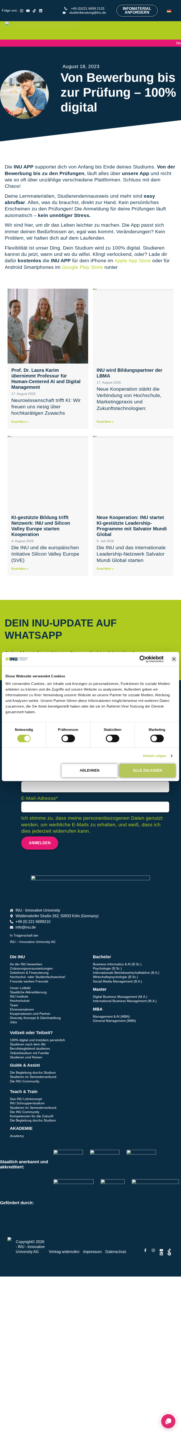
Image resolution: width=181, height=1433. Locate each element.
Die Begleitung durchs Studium (33, 1072)
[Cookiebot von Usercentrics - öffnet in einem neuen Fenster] (143, 659)
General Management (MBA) (114, 1021)
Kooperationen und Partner (30, 1013)
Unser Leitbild (20, 988)
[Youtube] (28, 10)
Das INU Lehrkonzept (26, 1099)
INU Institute (19, 996)
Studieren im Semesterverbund (33, 1077)
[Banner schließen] (174, 659)
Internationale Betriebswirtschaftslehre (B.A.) (126, 972)
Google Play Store (82, 267)
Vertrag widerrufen (64, 1252)
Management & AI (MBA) (111, 1016)
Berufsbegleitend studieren (30, 1048)
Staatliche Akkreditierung (28, 992)
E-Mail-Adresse (39, 798)
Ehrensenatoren (22, 1009)
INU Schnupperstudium (27, 1103)
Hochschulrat (19, 1001)
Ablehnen (89, 770)
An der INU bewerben (26, 964)
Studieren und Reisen (26, 1057)
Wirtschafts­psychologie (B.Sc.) (115, 977)
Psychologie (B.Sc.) (107, 968)
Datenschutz (115, 1252)
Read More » (19, 421)
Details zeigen (154, 756)
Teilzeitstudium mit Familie (29, 1053)
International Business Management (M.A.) (125, 1001)
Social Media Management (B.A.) (117, 981)
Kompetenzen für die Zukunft (31, 1116)
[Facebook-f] (145, 1250)
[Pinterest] (169, 1254)
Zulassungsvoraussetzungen (31, 968)
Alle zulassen (147, 770)
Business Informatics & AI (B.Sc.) (117, 964)
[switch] (68, 738)
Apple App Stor (130, 260)
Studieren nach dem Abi (27, 1044)
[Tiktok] (34, 10)
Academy (17, 1136)
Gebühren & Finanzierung (29, 972)
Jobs (13, 1022)
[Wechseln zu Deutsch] (169, 10)
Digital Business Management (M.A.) (120, 997)
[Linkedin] (40, 10)
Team (14, 1005)
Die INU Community (24, 1081)
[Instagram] (21, 10)
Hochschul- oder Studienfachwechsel (37, 977)
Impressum (92, 1252)
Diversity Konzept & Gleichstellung (35, 1018)
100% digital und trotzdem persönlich (37, 1040)
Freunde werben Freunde (29, 981)
